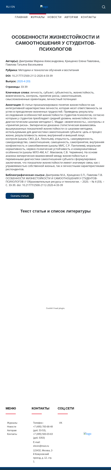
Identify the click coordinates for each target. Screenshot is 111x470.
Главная (21, 17)
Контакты (88, 17)
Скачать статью (20, 195)
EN (13, 6)
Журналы (38, 17)
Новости (55, 17)
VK (60, 423)
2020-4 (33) (23, 81)
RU (8, 6)
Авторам (71, 17)
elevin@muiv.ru (41, 446)
